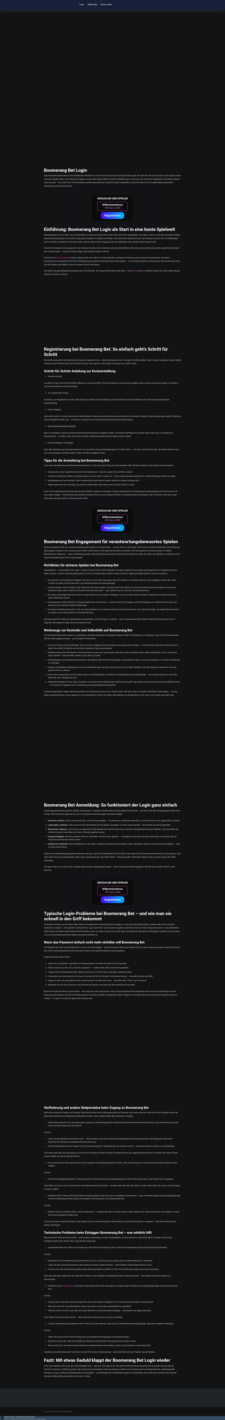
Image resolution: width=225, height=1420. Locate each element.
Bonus (134, 271)
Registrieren (112, 215)
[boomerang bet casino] (112, 93)
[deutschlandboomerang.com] (53, 11)
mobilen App (68, 1286)
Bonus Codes (106, 4)
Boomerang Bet (61, 258)
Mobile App (92, 4)
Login (81, 4)
